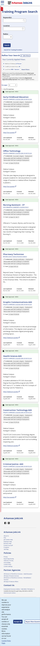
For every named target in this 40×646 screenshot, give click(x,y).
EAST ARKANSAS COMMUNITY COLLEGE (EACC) (16, 207)
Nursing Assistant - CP (14, 205)
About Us (6, 536)
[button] (2, 3)
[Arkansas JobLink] (20, 3)
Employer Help (8, 541)
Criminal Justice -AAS (13, 464)
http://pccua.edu (8, 133)
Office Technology (11, 151)
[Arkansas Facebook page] (5, 523)
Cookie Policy (7, 564)
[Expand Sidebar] (2, 9)
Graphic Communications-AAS (17, 302)
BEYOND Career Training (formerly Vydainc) (15, 256)
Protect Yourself (8, 545)
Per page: (4, 85)
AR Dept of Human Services (11, 576)
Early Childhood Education (16, 97)
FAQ (5, 538)
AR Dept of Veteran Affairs (11, 581)
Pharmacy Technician (13, 254)
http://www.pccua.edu (10, 338)
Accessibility (7, 562)
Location (6, 26)
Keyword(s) (7, 17)
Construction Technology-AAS (17, 410)
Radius (5, 34)
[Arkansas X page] (8, 523)
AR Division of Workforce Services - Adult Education (18, 574)
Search (6, 45)
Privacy (6, 557)
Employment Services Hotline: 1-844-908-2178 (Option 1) (19, 589)
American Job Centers (10, 593)
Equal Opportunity (9, 559)
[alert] (20, 92)
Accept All (18, 622)
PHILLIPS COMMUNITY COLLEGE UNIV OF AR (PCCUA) (17, 99)
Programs (6, 547)
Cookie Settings (8, 566)
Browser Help (7, 543)
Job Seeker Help (8, 539)
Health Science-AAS (12, 356)
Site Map (6, 549)
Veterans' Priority (8, 560)
